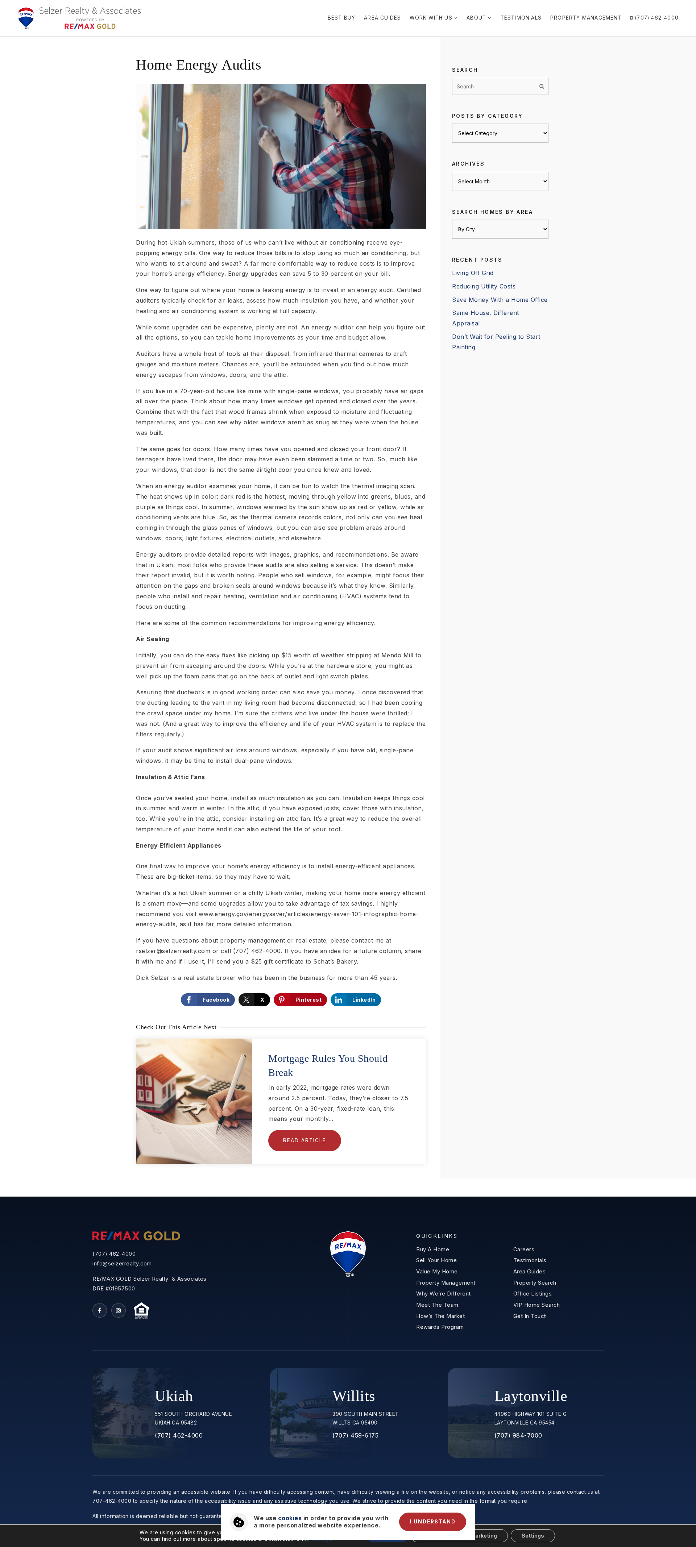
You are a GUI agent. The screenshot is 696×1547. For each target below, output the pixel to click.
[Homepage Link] (79, 17)
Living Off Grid (473, 272)
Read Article (304, 1140)
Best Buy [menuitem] (342, 18)
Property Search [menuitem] (534, 1283)
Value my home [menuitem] (437, 1271)
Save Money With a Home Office (500, 299)
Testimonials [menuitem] (521, 18)
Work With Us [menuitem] (432, 18)
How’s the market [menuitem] (440, 1316)
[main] (348, 617)
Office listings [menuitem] (532, 1293)
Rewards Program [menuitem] (440, 1327)
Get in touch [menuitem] (530, 1316)
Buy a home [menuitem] (432, 1249)
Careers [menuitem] (524, 1249)
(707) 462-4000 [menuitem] (656, 18)
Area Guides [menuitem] (382, 18)
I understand (433, 1522)
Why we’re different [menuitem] (443, 1293)
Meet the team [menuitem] (437, 1305)
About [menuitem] (477, 18)
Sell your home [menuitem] (436, 1260)
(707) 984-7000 (518, 1435)
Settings (533, 1536)
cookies (290, 1518)
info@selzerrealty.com (122, 1263)
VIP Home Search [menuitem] (536, 1305)
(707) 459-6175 (355, 1435)
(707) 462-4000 (114, 1254)
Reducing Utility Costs (483, 286)
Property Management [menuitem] (586, 18)
